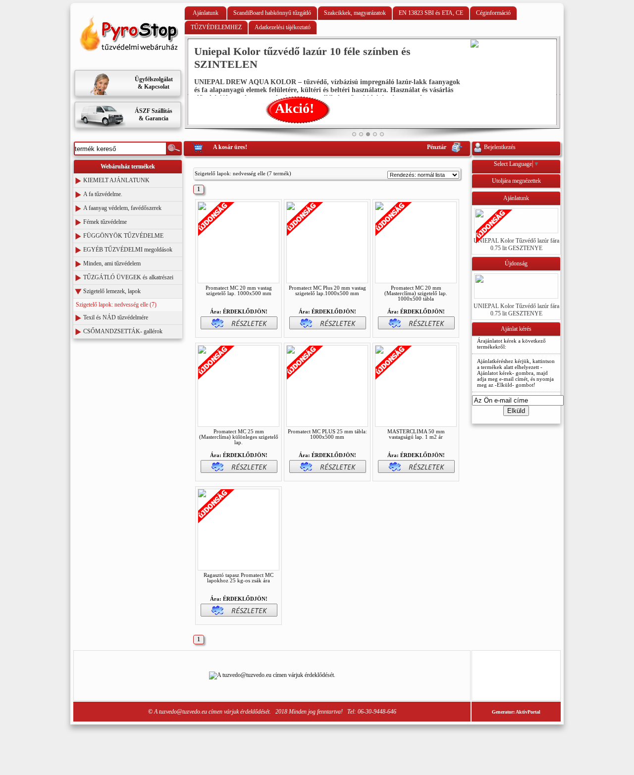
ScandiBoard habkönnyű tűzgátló (272, 12)
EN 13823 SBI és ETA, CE (431, 12)
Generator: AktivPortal (516, 712)
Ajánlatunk (205, 12)
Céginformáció (493, 12)
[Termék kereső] (174, 149)
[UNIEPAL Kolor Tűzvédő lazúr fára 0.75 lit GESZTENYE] (516, 227)
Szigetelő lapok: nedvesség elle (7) (116, 304)
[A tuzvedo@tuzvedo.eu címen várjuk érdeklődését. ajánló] (127, 62)
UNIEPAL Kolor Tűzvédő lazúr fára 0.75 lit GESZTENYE (516, 244)
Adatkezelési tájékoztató (283, 27)
